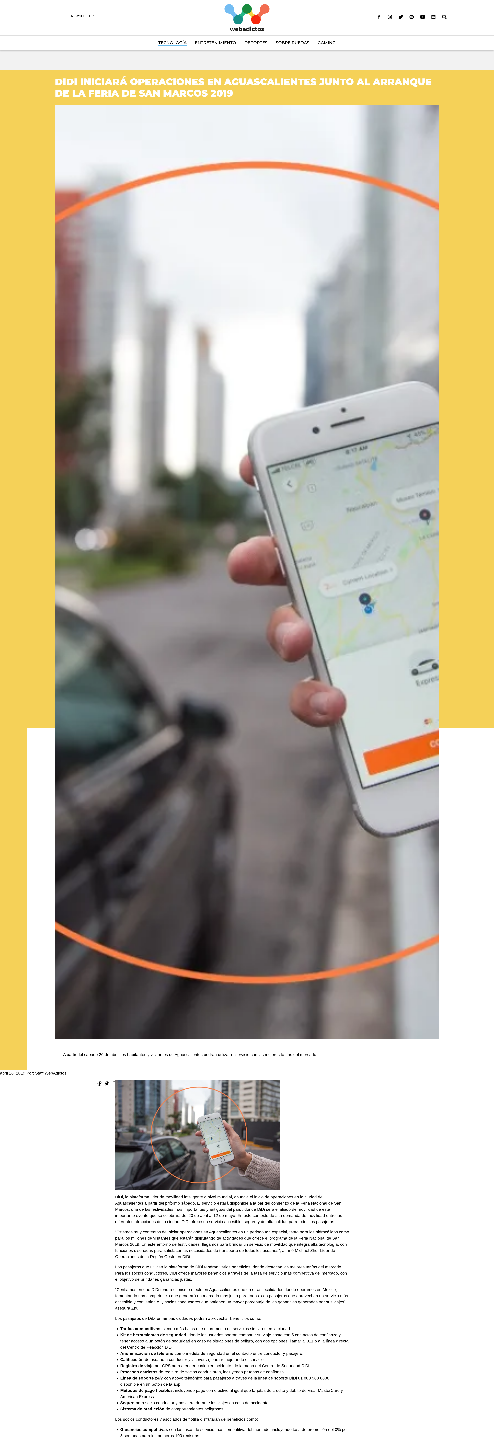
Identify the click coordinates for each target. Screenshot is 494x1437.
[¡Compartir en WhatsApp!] (114, 1083)
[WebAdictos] (247, 17)
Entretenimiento (215, 42)
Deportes (255, 42)
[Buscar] (444, 16)
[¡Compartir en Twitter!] (107, 1083)
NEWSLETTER (82, 16)
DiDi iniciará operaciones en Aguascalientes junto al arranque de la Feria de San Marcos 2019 (243, 87)
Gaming (327, 42)
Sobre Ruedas (292, 42)
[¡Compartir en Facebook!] (100, 1083)
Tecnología (172, 42)
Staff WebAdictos (51, 1073)
